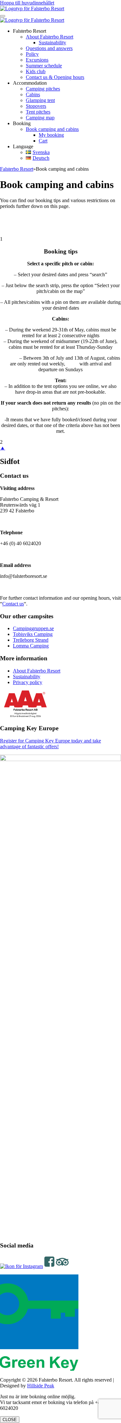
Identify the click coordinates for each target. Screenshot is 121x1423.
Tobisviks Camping (33, 634)
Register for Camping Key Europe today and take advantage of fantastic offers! (50, 743)
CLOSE (10, 1419)
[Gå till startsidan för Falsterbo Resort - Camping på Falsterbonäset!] (32, 8)
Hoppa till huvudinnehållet (27, 2)
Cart (43, 140)
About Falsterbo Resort (49, 36)
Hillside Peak (40, 1385)
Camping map (40, 117)
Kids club (35, 71)
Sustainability (52, 42)
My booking (51, 135)
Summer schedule (44, 65)
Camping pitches (43, 88)
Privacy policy (27, 682)
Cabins (33, 94)
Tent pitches (38, 112)
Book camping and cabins (52, 129)
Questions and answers (49, 48)
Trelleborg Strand (30, 640)
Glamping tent (40, 100)
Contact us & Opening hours (55, 77)
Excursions (37, 60)
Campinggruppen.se (33, 628)
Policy (32, 54)
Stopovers (36, 106)
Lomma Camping (31, 645)
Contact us (13, 603)
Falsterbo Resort (16, 169)
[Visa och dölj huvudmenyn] (2, 16)
